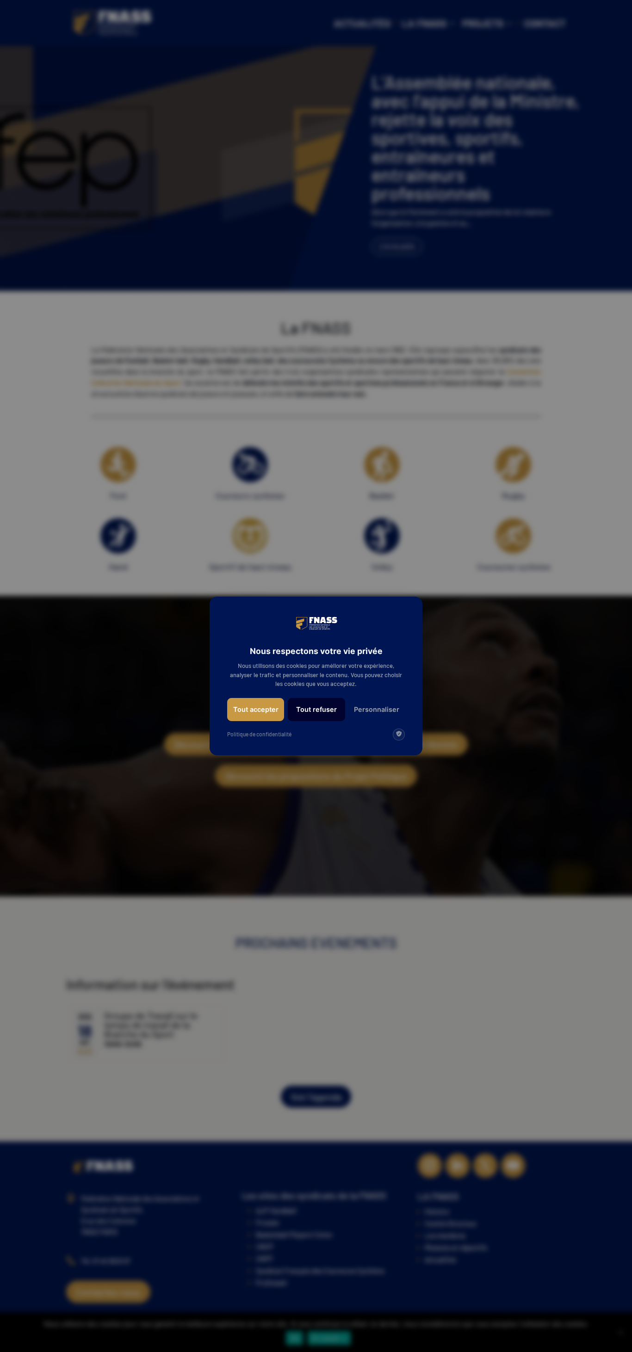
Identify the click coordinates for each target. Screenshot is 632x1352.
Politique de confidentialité (259, 734)
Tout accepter (256, 709)
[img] (399, 734)
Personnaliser (376, 709)
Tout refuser (316, 709)
